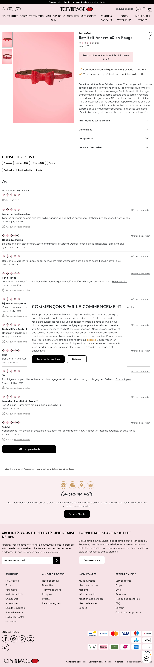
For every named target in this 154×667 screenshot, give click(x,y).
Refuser (76, 359)
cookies (91, 339)
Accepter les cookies (48, 359)
